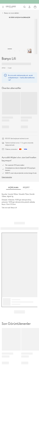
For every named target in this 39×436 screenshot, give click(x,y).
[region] (19, 36)
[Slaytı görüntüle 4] (24, 51)
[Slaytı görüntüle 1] (10, 51)
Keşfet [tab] (26, 187)
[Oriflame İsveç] (10, 6)
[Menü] (3, 7)
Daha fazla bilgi (7, 177)
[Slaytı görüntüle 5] (29, 51)
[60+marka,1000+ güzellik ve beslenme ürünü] (24, 7)
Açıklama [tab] (13, 187)
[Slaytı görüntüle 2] (14, 51)
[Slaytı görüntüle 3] (19, 51)
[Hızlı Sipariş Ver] (35, 7)
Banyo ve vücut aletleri (11, 13)
